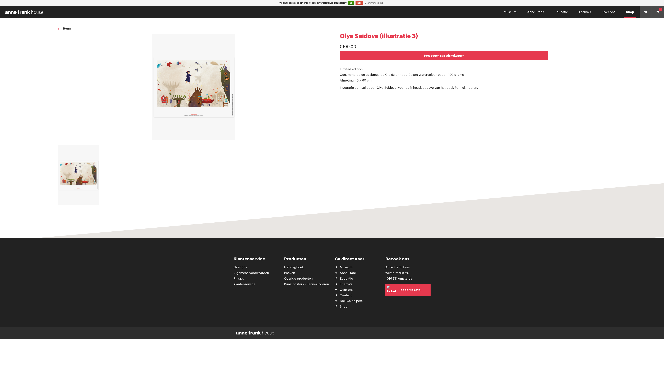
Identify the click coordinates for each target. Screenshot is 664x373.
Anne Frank (535, 12)
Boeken (289, 273)
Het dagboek (294, 267)
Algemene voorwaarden (251, 273)
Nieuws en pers (351, 301)
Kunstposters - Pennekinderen (306, 284)
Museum (510, 12)
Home (67, 28)
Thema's (585, 12)
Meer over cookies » (375, 3)
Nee (359, 3)
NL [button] (646, 12)
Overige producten (298, 278)
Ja (351, 3)
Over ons (608, 12)
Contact (346, 295)
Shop (630, 12)
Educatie (561, 12)
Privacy (238, 278)
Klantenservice (244, 284)
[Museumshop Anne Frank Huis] (23, 12)
